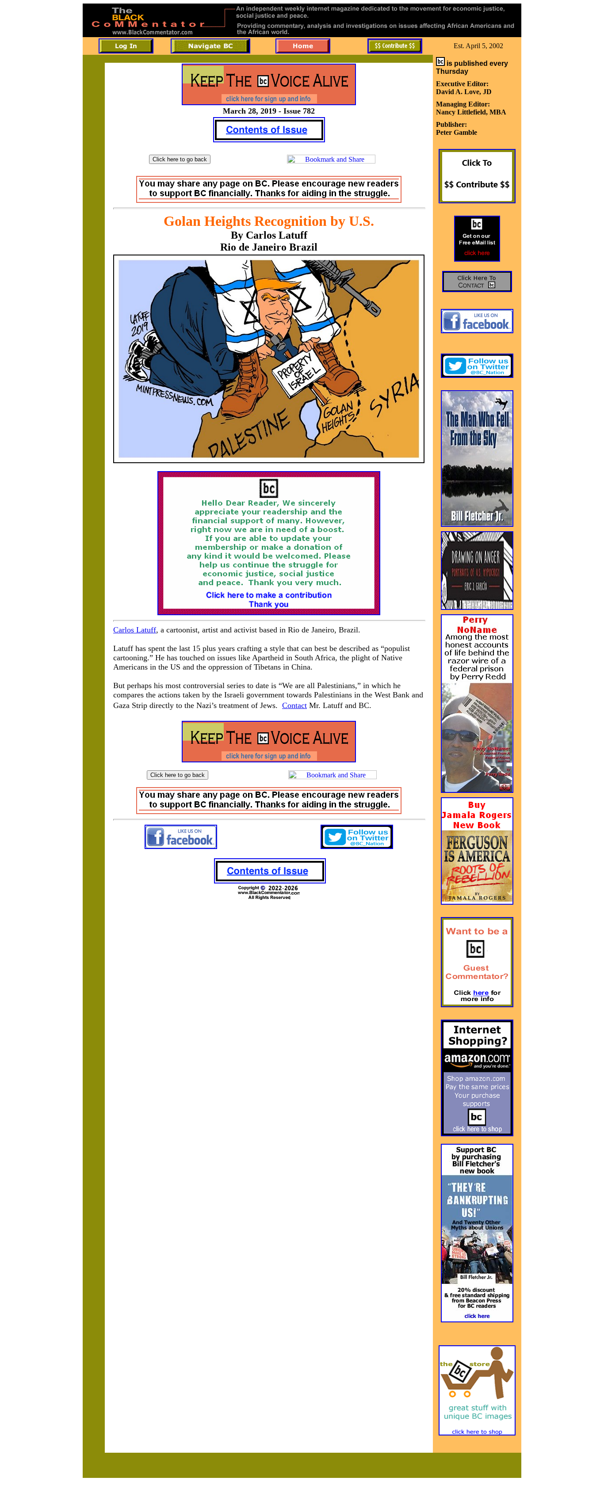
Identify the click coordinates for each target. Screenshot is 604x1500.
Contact (294, 705)
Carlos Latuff (134, 629)
